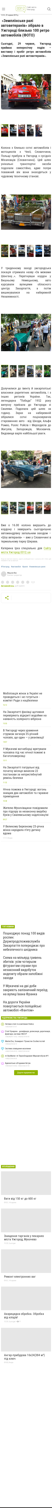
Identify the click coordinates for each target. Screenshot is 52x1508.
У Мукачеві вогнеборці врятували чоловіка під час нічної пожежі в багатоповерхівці (24, 752)
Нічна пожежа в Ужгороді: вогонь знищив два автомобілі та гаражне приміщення (25, 793)
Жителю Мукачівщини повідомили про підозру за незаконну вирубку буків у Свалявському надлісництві (25, 811)
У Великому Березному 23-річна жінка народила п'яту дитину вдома (23, 830)
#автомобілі (16, 567)
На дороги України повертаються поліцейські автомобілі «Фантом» (22, 1006)
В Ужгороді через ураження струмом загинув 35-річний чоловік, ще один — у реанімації (23, 734)
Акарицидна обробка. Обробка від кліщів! (24, 1315)
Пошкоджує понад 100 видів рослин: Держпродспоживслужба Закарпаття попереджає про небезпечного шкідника (24, 941)
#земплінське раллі (37, 567)
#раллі (25, 567)
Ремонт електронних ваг (20, 1276)
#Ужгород (5, 567)
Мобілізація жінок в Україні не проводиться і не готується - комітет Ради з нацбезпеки (22, 697)
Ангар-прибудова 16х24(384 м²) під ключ (24, 1356)
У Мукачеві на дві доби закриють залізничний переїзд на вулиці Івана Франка (25, 990)
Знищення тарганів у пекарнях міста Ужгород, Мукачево (24, 1237)
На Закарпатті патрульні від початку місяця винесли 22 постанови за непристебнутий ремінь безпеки (22, 773)
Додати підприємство (26, 1072)
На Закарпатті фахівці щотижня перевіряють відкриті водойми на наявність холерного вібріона (25, 715)
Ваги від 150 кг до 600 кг (20, 1198)
